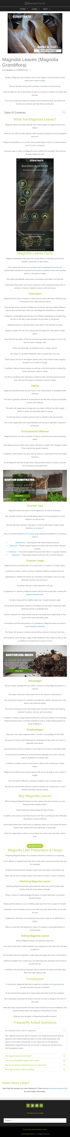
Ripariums (14, 546)
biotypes (54, 984)
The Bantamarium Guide (35, 1113)
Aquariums (16, 555)
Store (22, 9)
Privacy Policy (27, 1129)
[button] (35, 1030)
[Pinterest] (37, 1105)
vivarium (36, 81)
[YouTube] (32, 1105)
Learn (34, 9)
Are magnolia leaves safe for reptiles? (20, 1070)
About (33, 1129)
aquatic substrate (33, 594)
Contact (44, 1129)
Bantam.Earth (29, 1134)
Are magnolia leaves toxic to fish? (18, 1056)
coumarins (33, 267)
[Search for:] (35, 1120)
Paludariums (20, 543)
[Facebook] (28, 1105)
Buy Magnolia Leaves (35, 846)
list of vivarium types (31, 534)
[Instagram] (41, 1105)
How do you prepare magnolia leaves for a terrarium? (26, 1065)
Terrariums (12, 552)
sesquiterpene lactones (50, 267)
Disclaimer (39, 1129)
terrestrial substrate (37, 626)
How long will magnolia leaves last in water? (22, 1060)
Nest (45, 9)
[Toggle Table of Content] (63, 112)
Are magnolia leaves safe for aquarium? (20, 1031)
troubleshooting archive (58, 1088)
